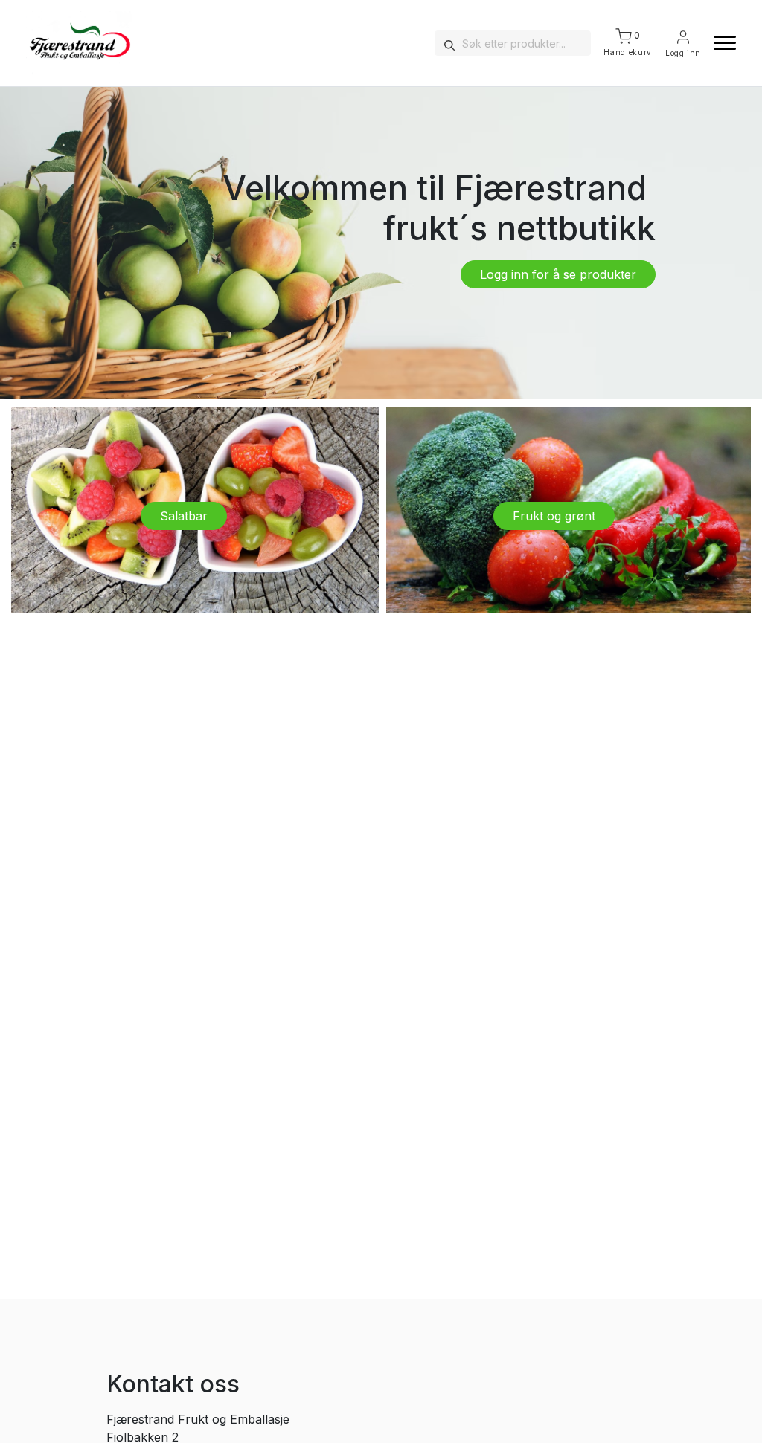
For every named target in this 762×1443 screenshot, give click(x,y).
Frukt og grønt (554, 516)
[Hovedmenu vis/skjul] (719, 43)
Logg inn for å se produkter (558, 274)
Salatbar (184, 516)
